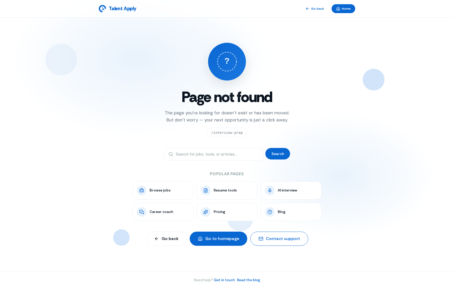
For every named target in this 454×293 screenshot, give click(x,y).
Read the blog (248, 280)
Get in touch (224, 280)
